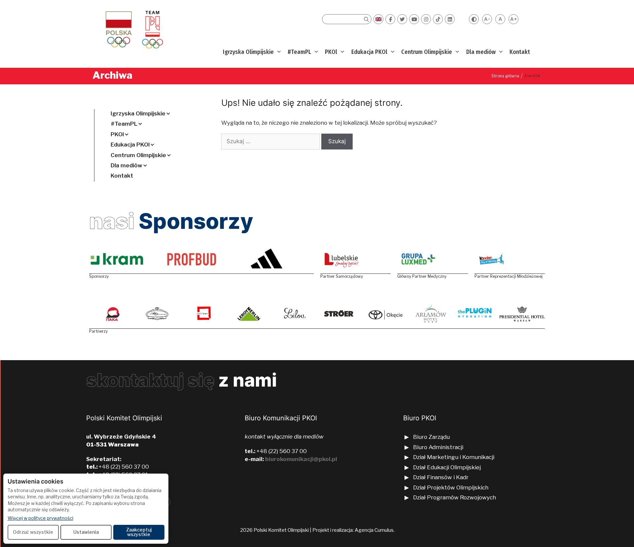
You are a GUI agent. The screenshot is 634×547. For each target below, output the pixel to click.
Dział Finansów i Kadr (441, 477)
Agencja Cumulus (374, 530)
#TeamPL (299, 52)
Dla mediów (481, 52)
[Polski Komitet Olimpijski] (133, 29)
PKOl (331, 52)
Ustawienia (86, 532)
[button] (278, 52)
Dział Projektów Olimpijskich (450, 487)
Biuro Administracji (438, 447)
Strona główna (505, 75)
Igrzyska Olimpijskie (248, 52)
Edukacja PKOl (369, 52)
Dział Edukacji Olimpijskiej (447, 467)
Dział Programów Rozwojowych (454, 497)
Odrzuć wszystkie (33, 532)
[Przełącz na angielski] (378, 19)
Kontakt (520, 52)
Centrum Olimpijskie (426, 52)
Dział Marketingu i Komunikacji (453, 457)
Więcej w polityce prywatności (40, 518)
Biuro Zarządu (431, 437)
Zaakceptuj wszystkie (139, 532)
